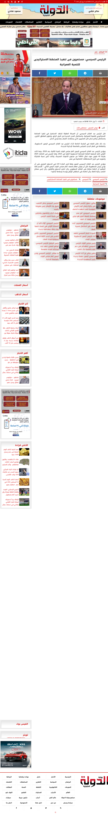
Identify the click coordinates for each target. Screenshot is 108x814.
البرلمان (58, 22)
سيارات (8, 797)
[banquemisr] (54, 33)
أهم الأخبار (22, 353)
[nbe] (54, 43)
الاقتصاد (18, 22)
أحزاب (38, 797)
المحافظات (29, 22)
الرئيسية (68, 776)
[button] (3, 754)
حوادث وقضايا (78, 22)
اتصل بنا (9, 802)
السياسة (48, 22)
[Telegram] (85, 73)
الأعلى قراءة (21, 445)
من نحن (53, 802)
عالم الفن (52, 797)
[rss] (12, 1)
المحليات (39, 792)
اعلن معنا (38, 802)
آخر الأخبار (23, 304)
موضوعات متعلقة (96, 199)
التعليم (23, 792)
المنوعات (9, 22)
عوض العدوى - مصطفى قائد (87, 127)
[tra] (15, 426)
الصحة (24, 787)
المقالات (9, 787)
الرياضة (67, 22)
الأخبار (95, 22)
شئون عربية (23, 797)
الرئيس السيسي (99, 179)
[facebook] (22, 1)
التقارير (39, 22)
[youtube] (15, 1)
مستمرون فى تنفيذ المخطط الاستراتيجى (63, 179)
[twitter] (18, 1)
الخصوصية (23, 802)
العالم (68, 792)
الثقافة (38, 787)
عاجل (88, 22)
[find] (8, 1)
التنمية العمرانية (99, 184)
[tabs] (1, 1)
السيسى (85, 179)
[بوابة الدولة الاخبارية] (16, 754)
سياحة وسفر (68, 802)
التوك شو (9, 792)
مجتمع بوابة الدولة (68, 797)
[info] (5, 1)
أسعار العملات (21, 285)
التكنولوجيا (53, 787)
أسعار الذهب (21, 294)
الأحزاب (53, 792)
